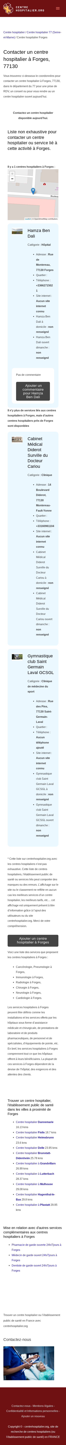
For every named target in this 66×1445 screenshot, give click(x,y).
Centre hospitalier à (36, 1163)
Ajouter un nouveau (33, 1416)
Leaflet (28, 218)
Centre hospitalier (14, 32)
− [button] (12, 179)
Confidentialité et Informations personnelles (32, 1410)
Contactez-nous (21, 1405)
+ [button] (12, 174)
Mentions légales (43, 1405)
